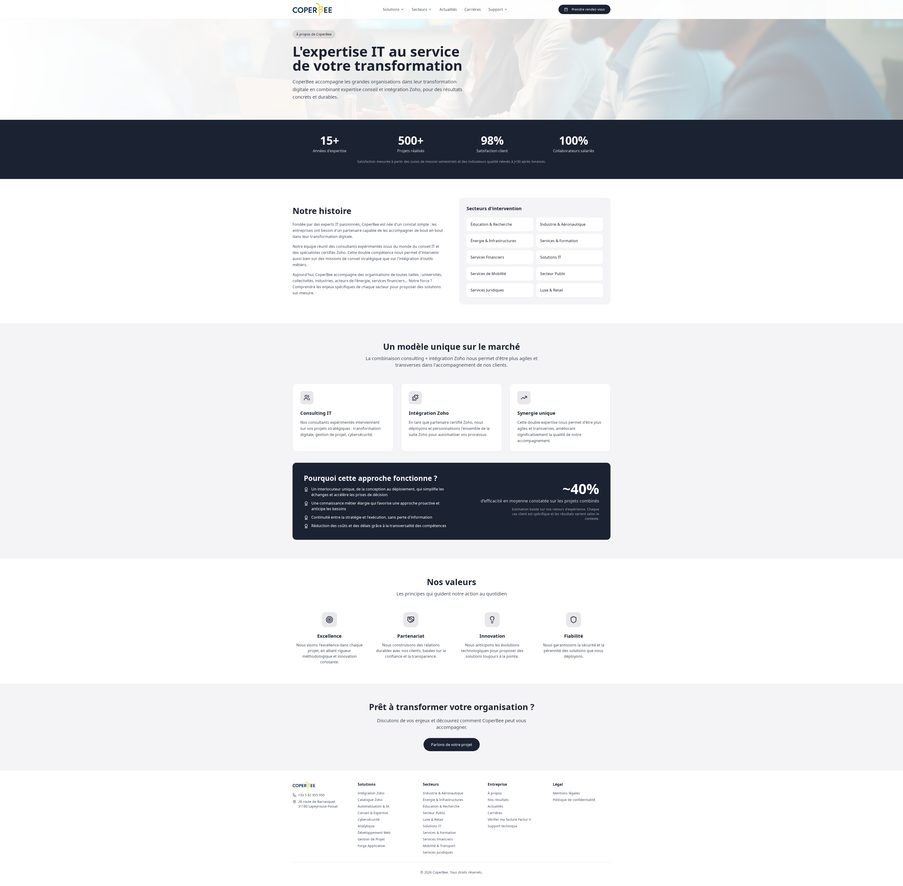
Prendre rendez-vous (588, 9)
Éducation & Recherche (441, 806)
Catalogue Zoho (370, 799)
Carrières (472, 9)
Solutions (391, 9)
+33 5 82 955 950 (311, 795)
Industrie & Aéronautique (443, 793)
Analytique (366, 826)
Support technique (502, 826)
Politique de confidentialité (574, 799)
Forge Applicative (371, 845)
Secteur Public (434, 813)
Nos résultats (498, 799)
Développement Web (374, 832)
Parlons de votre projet (451, 744)
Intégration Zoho (371, 793)
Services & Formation (439, 832)
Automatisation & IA (373, 806)
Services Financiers (438, 839)
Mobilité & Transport (439, 845)
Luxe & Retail (433, 819)
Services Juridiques (438, 852)
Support (495, 9)
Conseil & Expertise (373, 813)
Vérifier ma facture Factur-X (509, 819)
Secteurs (419, 9)
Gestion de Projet (371, 839)
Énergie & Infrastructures (443, 799)
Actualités (448, 9)
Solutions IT (432, 826)
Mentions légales (566, 793)
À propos (495, 793)
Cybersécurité (369, 819)
